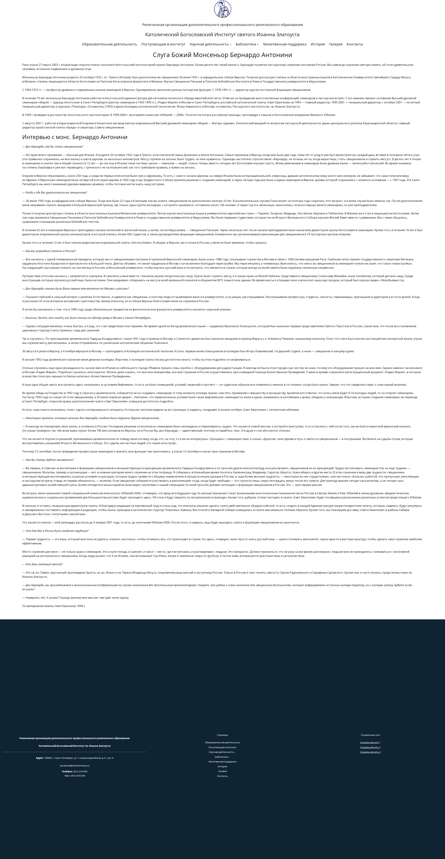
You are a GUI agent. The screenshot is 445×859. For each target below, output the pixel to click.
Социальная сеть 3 (370, 752)
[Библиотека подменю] (258, 44)
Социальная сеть (369, 742)
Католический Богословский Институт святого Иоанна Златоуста (222, 34)
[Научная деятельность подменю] (230, 44)
